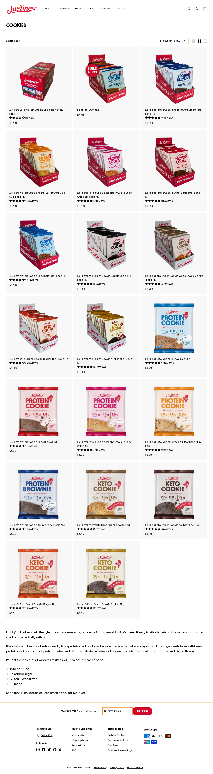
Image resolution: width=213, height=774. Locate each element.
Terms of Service (135, 767)
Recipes (79, 8)
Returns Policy (79, 745)
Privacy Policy (117, 767)
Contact (120, 8)
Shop (48, 8)
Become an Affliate (118, 740)
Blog (92, 8)
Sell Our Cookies (117, 735)
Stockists (105, 8)
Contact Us (78, 735)
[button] (17, 118)
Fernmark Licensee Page (120, 750)
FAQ (74, 750)
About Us (64, 8)
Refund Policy (100, 767)
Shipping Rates (80, 740)
